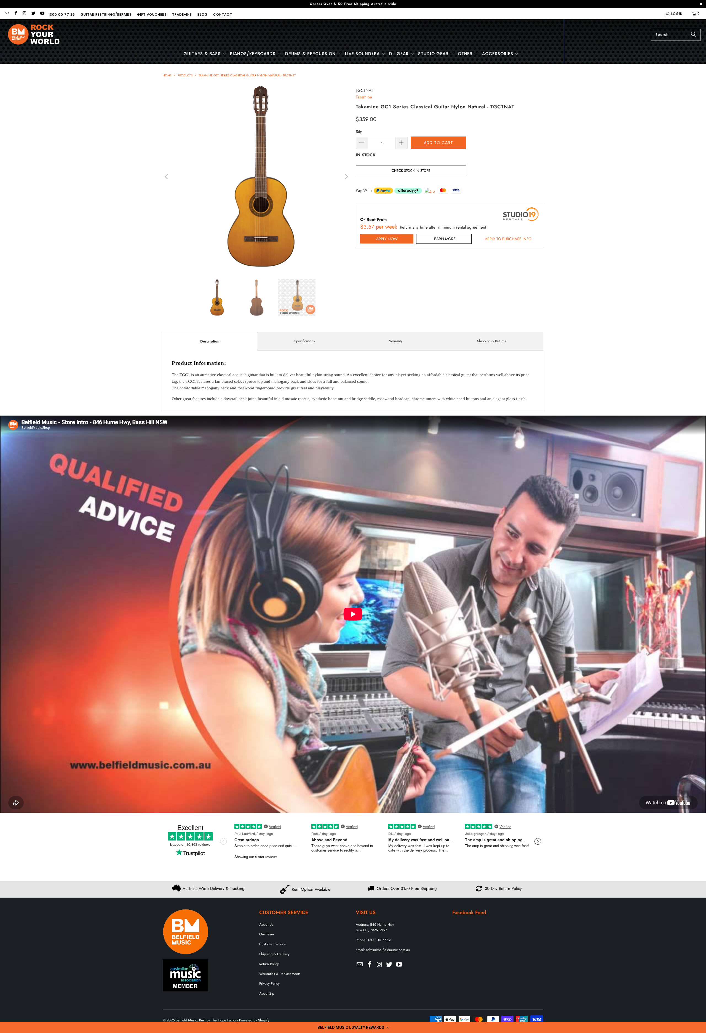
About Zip (266, 993)
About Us (266, 924)
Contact (222, 14)
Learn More (444, 239)
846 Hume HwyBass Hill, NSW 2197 (375, 927)
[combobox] (675, 35)
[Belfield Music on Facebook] (15, 13)
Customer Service (272, 944)
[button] (353, 1027)
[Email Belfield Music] (6, 13)
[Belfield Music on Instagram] (24, 13)
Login (677, 13)
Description (209, 341)
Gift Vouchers (152, 14)
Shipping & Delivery (274, 954)
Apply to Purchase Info (508, 239)
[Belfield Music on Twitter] (33, 13)
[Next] (346, 177)
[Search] (693, 35)
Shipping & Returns (491, 341)
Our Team (266, 934)
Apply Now (387, 239)
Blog (202, 14)
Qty (359, 131)
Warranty (395, 341)
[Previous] (166, 177)
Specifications (304, 341)
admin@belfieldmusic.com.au (388, 949)
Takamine (364, 97)
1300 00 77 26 (62, 14)
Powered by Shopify (254, 1020)
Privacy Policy (269, 983)
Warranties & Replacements (279, 973)
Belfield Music (186, 1020)
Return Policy (269, 964)
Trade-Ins (182, 14)
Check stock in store (411, 170)
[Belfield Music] (34, 34)
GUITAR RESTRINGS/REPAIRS (106, 14)
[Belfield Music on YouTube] (42, 13)
